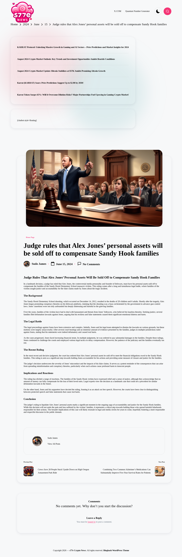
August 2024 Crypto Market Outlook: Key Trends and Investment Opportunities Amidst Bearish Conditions (66, 59)
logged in (92, 522)
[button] (54, 444)
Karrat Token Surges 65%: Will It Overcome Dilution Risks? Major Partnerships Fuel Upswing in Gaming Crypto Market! (73, 95)
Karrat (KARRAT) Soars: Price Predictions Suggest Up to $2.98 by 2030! (50, 83)
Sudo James (53, 438)
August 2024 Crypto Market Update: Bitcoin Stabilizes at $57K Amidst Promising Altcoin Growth (61, 71)
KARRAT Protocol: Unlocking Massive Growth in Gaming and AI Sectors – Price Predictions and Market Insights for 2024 (73, 47)
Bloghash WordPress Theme (116, 550)
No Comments (91, 264)
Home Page (30, 237)
